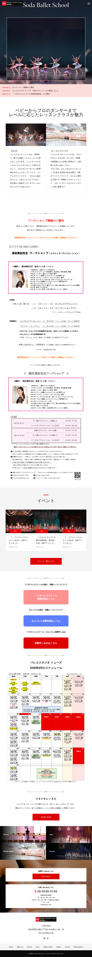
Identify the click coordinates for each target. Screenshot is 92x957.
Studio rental (46, 817)
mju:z (37, 947)
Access (67, 947)
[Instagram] (44, 938)
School (29, 947)
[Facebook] (48, 938)
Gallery (58, 947)
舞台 (15, 531)
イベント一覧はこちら (46, 561)
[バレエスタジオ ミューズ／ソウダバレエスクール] (12, 3)
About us (20, 947)
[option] (46, 42)
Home (11, 947)
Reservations (46, 876)
